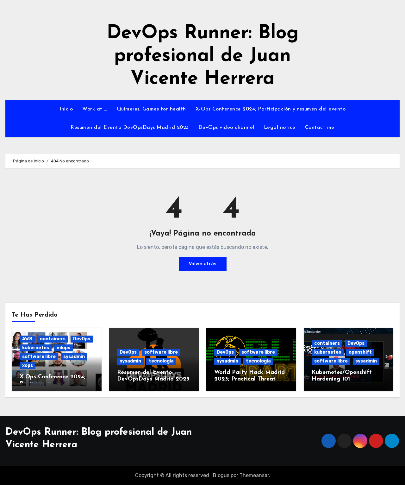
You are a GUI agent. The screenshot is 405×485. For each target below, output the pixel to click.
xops (27, 365)
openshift (360, 352)
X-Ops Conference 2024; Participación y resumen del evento (271, 109)
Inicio (66, 109)
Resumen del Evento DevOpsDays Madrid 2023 (130, 127)
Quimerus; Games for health (151, 109)
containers (52, 339)
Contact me (319, 127)
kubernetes (35, 347)
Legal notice (280, 127)
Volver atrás (202, 264)
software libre (39, 356)
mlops (63, 347)
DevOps (81, 339)
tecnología (161, 361)
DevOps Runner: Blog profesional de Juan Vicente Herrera (203, 56)
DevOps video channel (226, 127)
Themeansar (254, 475)
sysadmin (74, 356)
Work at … (94, 109)
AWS (27, 339)
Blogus (221, 475)
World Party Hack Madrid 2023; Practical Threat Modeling (249, 379)
